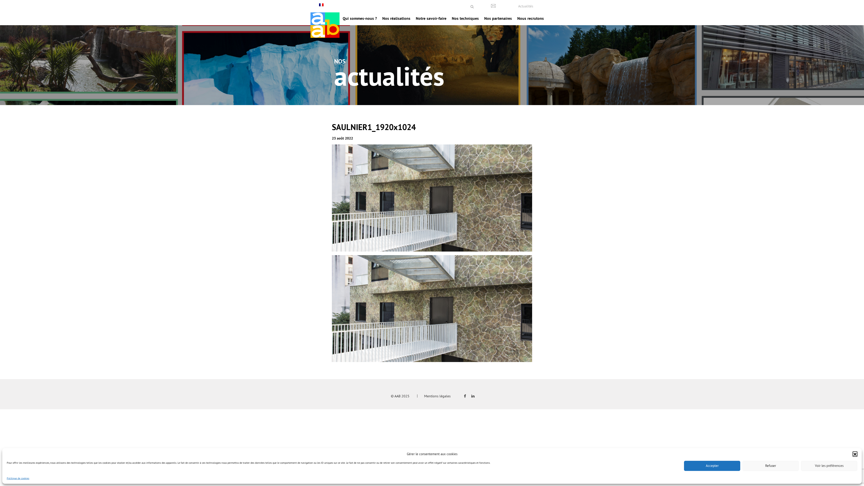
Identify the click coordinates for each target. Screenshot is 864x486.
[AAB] (325, 25)
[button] (855, 454)
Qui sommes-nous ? (360, 18)
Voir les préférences (829, 466)
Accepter (712, 466)
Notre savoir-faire (431, 18)
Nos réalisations (396, 18)
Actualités (525, 6)
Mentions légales (437, 396)
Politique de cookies (18, 478)
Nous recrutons (530, 18)
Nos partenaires (498, 18)
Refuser (770, 466)
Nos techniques (465, 18)
